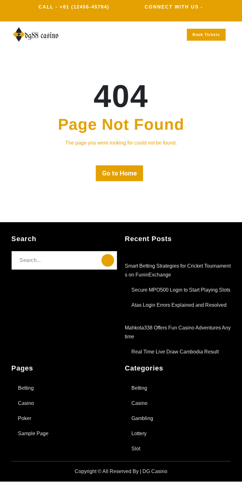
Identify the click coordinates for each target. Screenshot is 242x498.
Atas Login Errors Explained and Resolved (179, 305)
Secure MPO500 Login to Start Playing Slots (180, 290)
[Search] (107, 260)
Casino (26, 403)
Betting (26, 388)
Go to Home (119, 173)
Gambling (142, 418)
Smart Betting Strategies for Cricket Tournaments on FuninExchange (178, 270)
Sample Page (33, 433)
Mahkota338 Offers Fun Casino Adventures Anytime (178, 332)
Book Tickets (206, 35)
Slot (135, 448)
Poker (24, 418)
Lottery (139, 433)
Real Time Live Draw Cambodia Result (175, 351)
